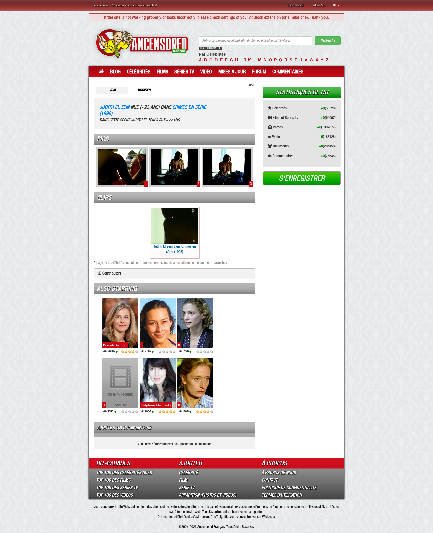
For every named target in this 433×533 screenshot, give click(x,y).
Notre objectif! (295, 5)
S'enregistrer (302, 178)
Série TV (186, 487)
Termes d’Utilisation (282, 495)
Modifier (144, 90)
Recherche (328, 40)
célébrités (180, 517)
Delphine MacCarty (156, 405)
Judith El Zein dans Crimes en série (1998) (174, 249)
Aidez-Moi (319, 5)
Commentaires (287, 71)
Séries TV (184, 71)
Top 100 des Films (113, 480)
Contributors (111, 273)
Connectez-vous (121, 5)
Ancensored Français (211, 527)
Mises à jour (232, 71)
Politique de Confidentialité (289, 487)
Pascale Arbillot (115, 345)
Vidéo (206, 71)
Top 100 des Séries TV (117, 487)
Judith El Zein (114, 107)
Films (162, 71)
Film (183, 480)
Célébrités (138, 71)
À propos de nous (279, 472)
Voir (112, 90)
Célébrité (188, 472)
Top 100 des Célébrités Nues (124, 472)
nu (214, 517)
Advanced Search (210, 48)
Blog (115, 71)
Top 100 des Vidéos (114, 495)
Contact (269, 480)
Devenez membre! (146, 5)
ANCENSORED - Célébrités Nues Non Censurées (141, 43)
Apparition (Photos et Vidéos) (207, 495)
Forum (259, 71)
